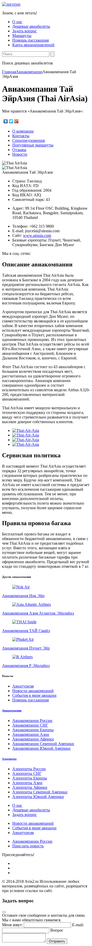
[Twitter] (11, 121)
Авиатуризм (23, 686)
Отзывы (19, 149)
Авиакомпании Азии (30, 734)
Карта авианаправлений (33, 45)
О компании (23, 131)
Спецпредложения (28, 140)
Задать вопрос (24, 31)
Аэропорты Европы (29, 778)
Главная (9, 72)
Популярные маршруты (32, 145)
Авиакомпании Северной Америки (43, 743)
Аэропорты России (29, 769)
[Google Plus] (16, 121)
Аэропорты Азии (27, 783)
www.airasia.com (37, 235)
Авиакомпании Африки (33, 739)
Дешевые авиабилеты (31, 26)
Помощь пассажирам (30, 40)
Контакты (20, 136)
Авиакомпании (29, 72)
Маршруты (21, 35)
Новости (19, 154)
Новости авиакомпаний (33, 691)
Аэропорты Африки (29, 787)
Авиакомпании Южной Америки (41, 748)
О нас (17, 22)
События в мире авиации (34, 695)
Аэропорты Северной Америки (39, 792)
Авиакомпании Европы (33, 730)
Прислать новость (28, 846)
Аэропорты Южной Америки (38, 796)
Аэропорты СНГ (26, 773)
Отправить (57, 941)
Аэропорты (9, 758)
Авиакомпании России (32, 720)
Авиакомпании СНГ (30, 725)
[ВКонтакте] (5, 121)
